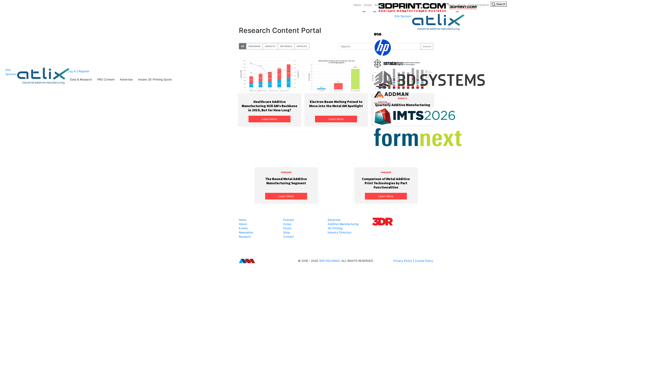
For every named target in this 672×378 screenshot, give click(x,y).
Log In (72, 71)
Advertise (126, 79)
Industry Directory (340, 232)
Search (500, 4)
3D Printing (335, 228)
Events (243, 228)
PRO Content (105, 79)
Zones (368, 5)
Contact (288, 236)
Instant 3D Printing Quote (155, 79)
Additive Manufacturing (343, 224)
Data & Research (81, 79)
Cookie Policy (424, 260)
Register (84, 71)
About (243, 224)
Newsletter (246, 232)
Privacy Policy (402, 260)
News (357, 5)
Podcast (288, 220)
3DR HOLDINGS (329, 260)
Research (245, 236)
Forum (287, 228)
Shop (286, 232)
